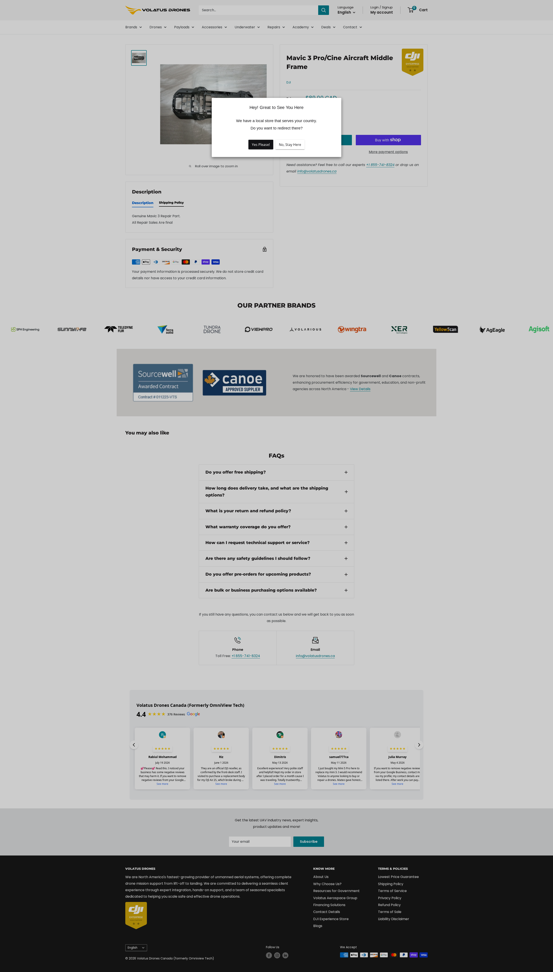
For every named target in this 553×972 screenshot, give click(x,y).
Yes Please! (261, 144)
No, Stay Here (290, 144)
